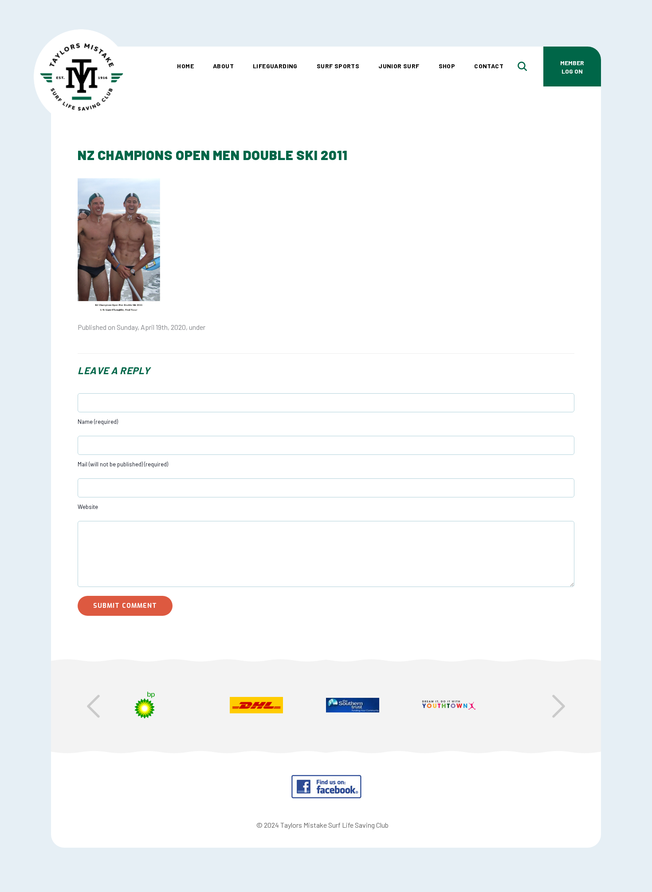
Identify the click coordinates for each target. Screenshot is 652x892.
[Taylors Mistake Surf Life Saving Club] (81, 42)
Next (559, 706)
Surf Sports (338, 66)
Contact (488, 66)
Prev (93, 706)
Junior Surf (398, 66)
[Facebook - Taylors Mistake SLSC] (326, 796)
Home (185, 66)
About (223, 66)
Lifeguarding (275, 66)
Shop (447, 66)
